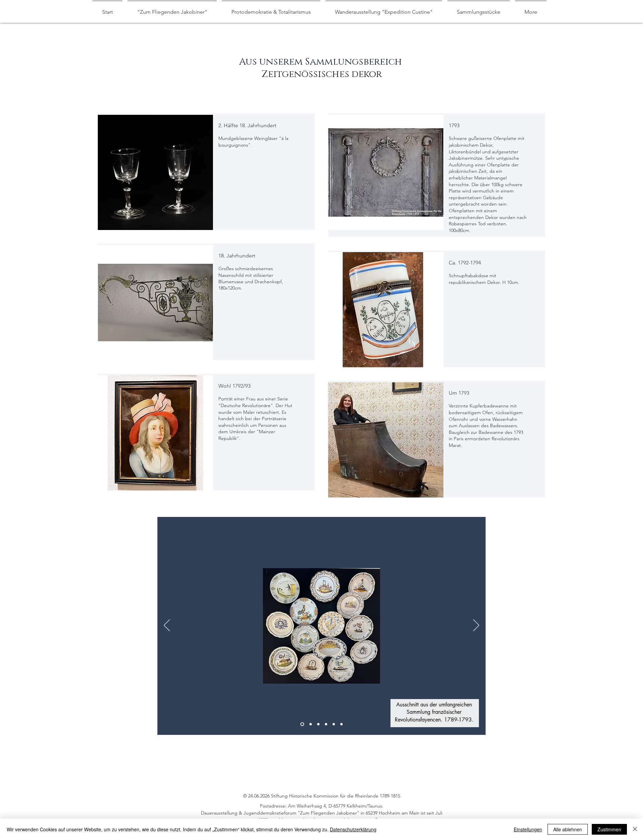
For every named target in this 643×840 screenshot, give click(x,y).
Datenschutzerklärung (353, 829)
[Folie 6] (341, 724)
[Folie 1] (302, 724)
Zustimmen (609, 829)
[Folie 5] (334, 724)
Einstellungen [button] (528, 829)
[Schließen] (635, 829)
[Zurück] (167, 625)
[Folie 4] (326, 724)
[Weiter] (476, 625)
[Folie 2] (310, 724)
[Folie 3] (318, 724)
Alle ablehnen (567, 829)
